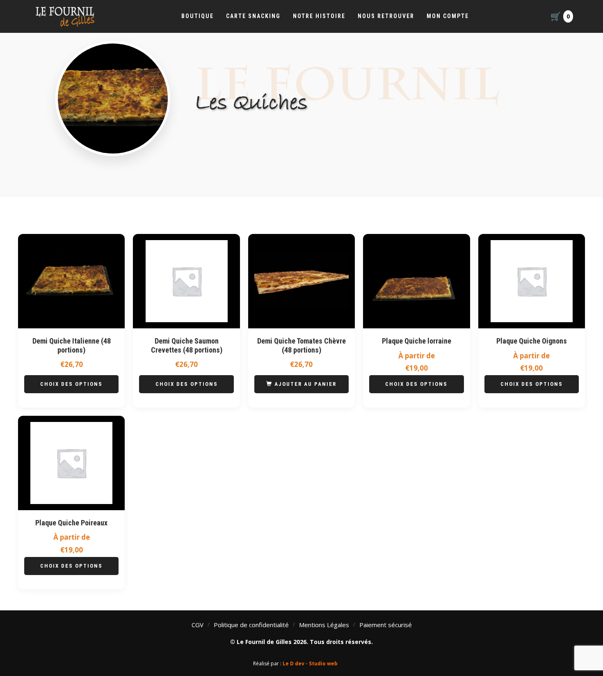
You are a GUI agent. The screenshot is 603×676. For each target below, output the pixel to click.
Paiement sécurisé (385, 625)
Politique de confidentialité (251, 625)
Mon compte (448, 16)
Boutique (197, 16)
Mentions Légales (324, 625)
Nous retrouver (386, 16)
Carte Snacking (253, 16)
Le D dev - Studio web (310, 663)
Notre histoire (319, 16)
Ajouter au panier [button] (305, 384)
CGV (197, 625)
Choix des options (71, 384)
